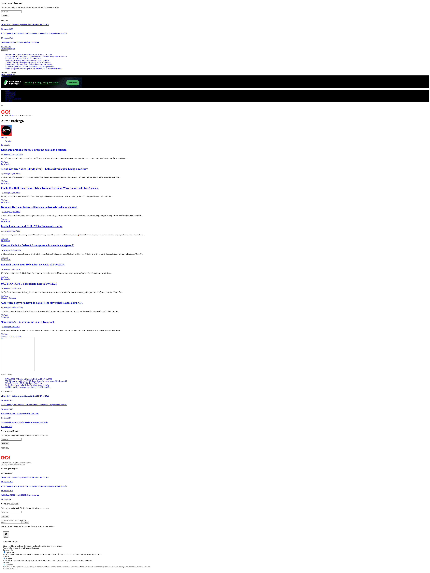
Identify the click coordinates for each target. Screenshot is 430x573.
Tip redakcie (5, 145)
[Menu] (2, 105)
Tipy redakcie (10, 93)
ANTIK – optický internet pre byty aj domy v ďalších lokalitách (28, 62)
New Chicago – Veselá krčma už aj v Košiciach (27, 321)
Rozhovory (9, 97)
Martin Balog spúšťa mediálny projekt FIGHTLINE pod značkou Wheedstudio (33, 69)
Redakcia (8, 101)
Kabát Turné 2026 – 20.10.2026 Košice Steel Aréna (20, 42)
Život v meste (10, 95)
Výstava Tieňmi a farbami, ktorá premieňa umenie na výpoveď (37, 245)
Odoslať (25, 522)
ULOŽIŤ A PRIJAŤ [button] (10, 569)
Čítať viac (4, 162)
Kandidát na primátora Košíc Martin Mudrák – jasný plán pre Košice (29, 67)
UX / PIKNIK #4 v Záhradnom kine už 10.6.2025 (29, 283)
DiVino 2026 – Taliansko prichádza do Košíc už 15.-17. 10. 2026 (25, 25)
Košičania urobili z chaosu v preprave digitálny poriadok (33, 149)
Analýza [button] (6, 556)
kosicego (4, 137)
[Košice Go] (5, 76)
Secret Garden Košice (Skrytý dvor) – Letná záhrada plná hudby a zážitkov (44, 168)
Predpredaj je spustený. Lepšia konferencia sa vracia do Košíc (27, 60)
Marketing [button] (6, 562)
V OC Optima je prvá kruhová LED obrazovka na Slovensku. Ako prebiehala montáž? (34, 33)
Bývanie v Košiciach (13, 99)
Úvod (7, 91)
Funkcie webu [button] (8, 550)
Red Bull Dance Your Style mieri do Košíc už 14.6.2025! (33, 264)
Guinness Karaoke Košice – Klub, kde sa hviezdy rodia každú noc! (39, 207)
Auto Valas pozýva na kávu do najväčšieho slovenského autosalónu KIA (42, 302)
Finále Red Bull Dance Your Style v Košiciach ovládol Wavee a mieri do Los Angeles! (49, 188)
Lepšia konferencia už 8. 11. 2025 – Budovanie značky (31, 226)
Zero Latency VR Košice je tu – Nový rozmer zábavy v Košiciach (28, 64)
